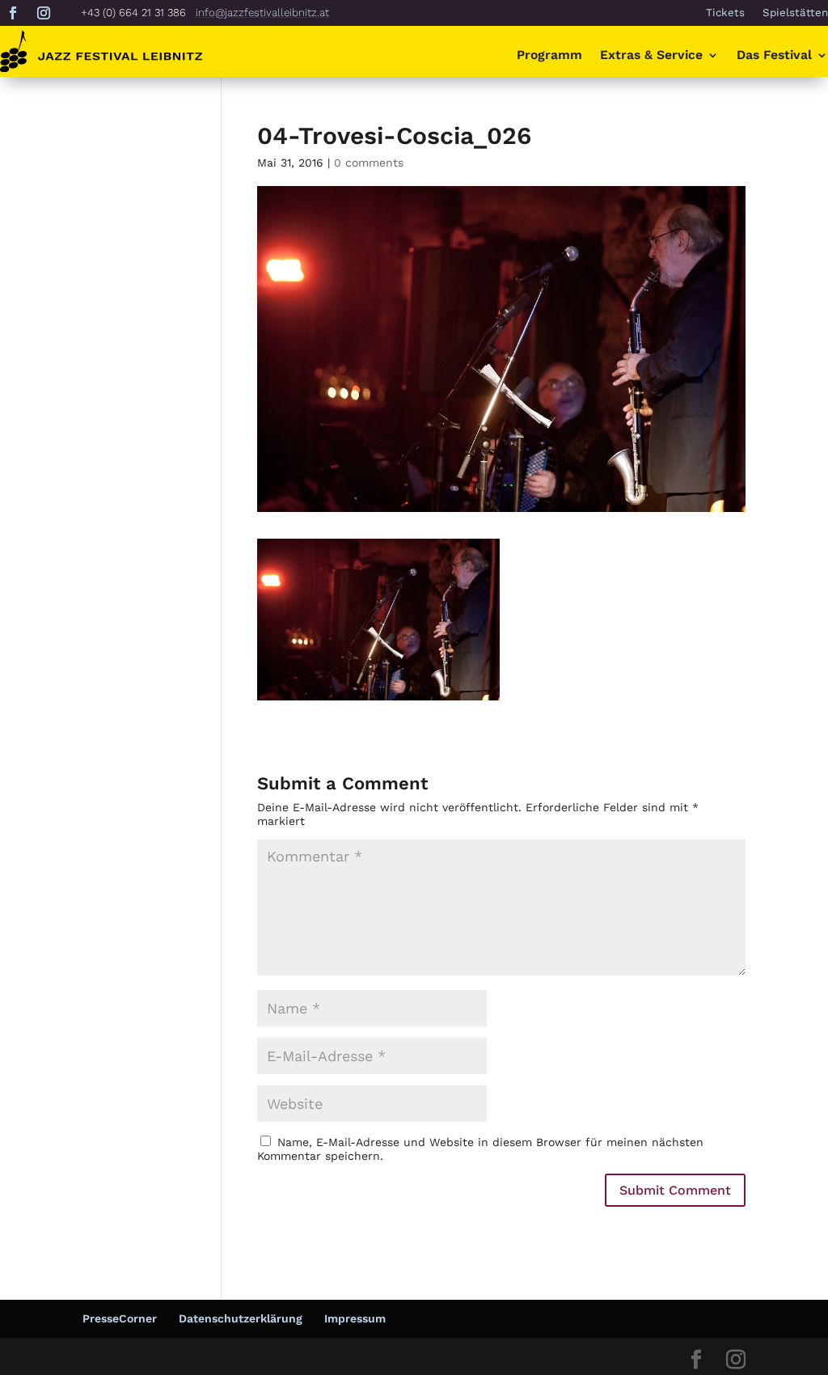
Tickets (725, 13)
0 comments (368, 162)
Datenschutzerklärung (240, 1318)
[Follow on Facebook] (13, 13)
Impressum (355, 1318)
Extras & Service (651, 55)
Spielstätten (795, 13)
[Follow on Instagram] (44, 13)
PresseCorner (119, 1318)
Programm (549, 55)
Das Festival (774, 55)
